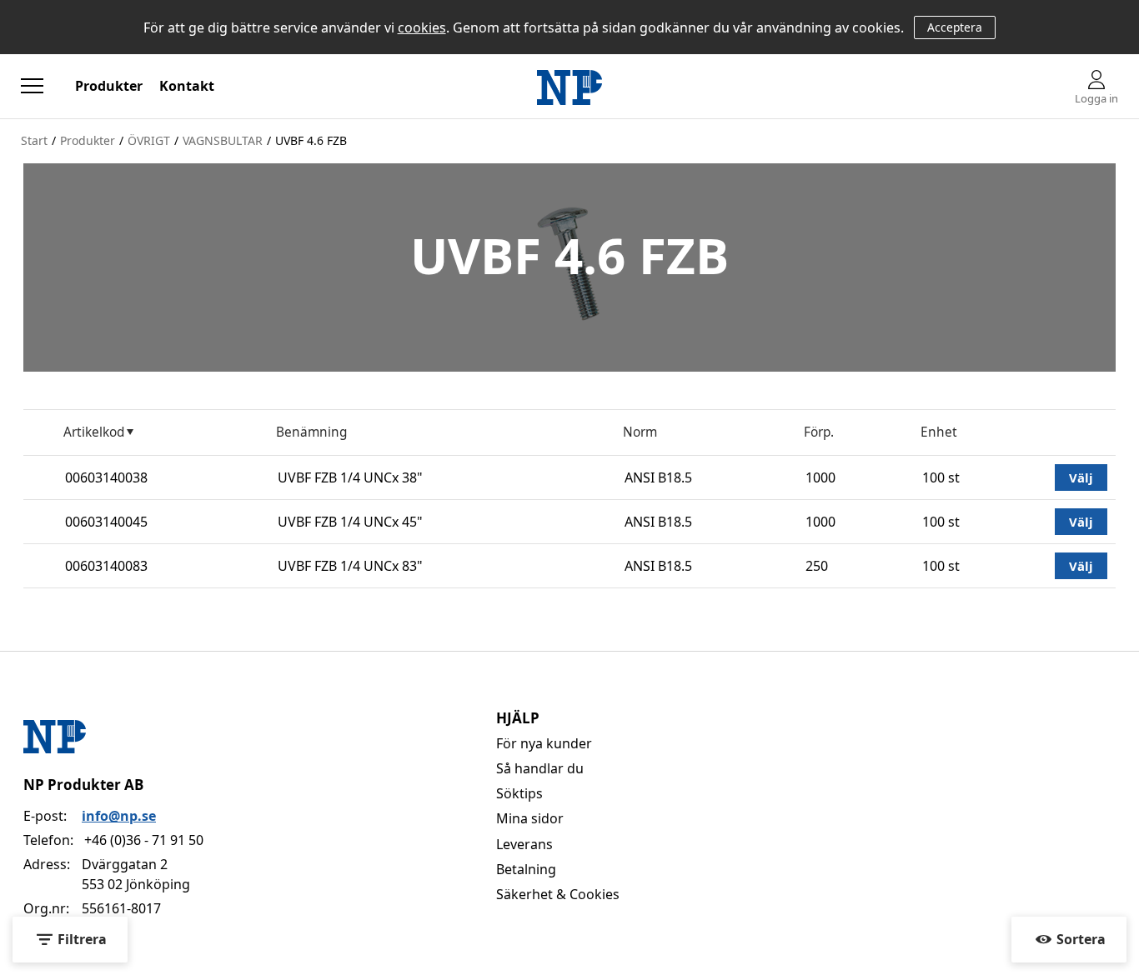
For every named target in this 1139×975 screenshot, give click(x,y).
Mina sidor (530, 818)
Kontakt (186, 86)
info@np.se (119, 816)
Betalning (526, 869)
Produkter (109, 86)
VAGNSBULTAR (223, 140)
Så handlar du (540, 768)
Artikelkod (93, 432)
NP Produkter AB (83, 784)
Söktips (519, 793)
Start (34, 140)
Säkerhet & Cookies (558, 894)
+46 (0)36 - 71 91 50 (143, 840)
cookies (422, 27)
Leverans (524, 844)
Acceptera (954, 27)
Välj (1081, 477)
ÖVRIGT (149, 140)
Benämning (311, 432)
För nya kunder (544, 743)
